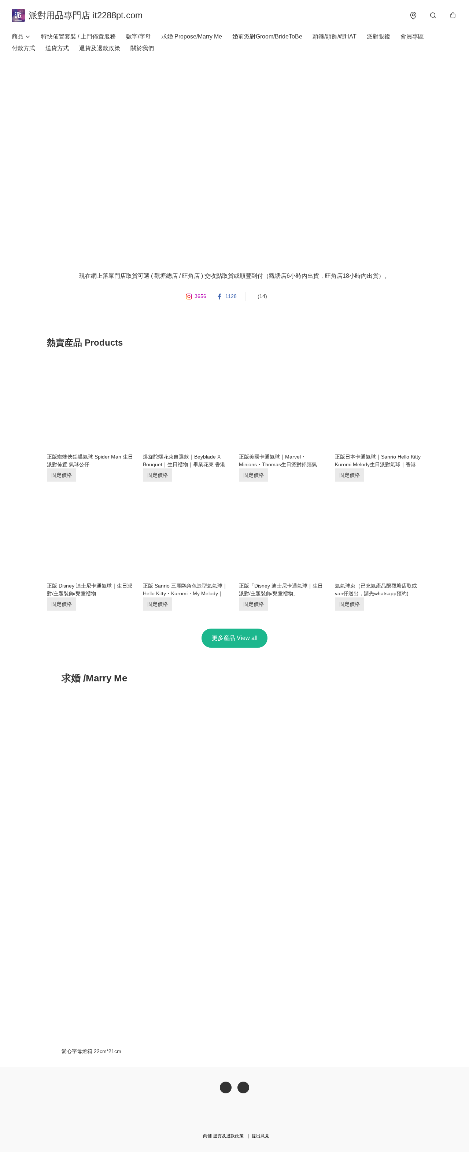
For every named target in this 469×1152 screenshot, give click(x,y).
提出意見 (260, 1135)
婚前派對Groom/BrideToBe (267, 36)
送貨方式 (57, 48)
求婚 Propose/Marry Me (191, 36)
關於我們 (142, 48)
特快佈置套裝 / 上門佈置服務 (78, 36)
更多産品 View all (235, 638)
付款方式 (23, 48)
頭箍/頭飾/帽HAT (335, 36)
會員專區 (412, 36)
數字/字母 (138, 36)
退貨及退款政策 (99, 48)
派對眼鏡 (378, 36)
